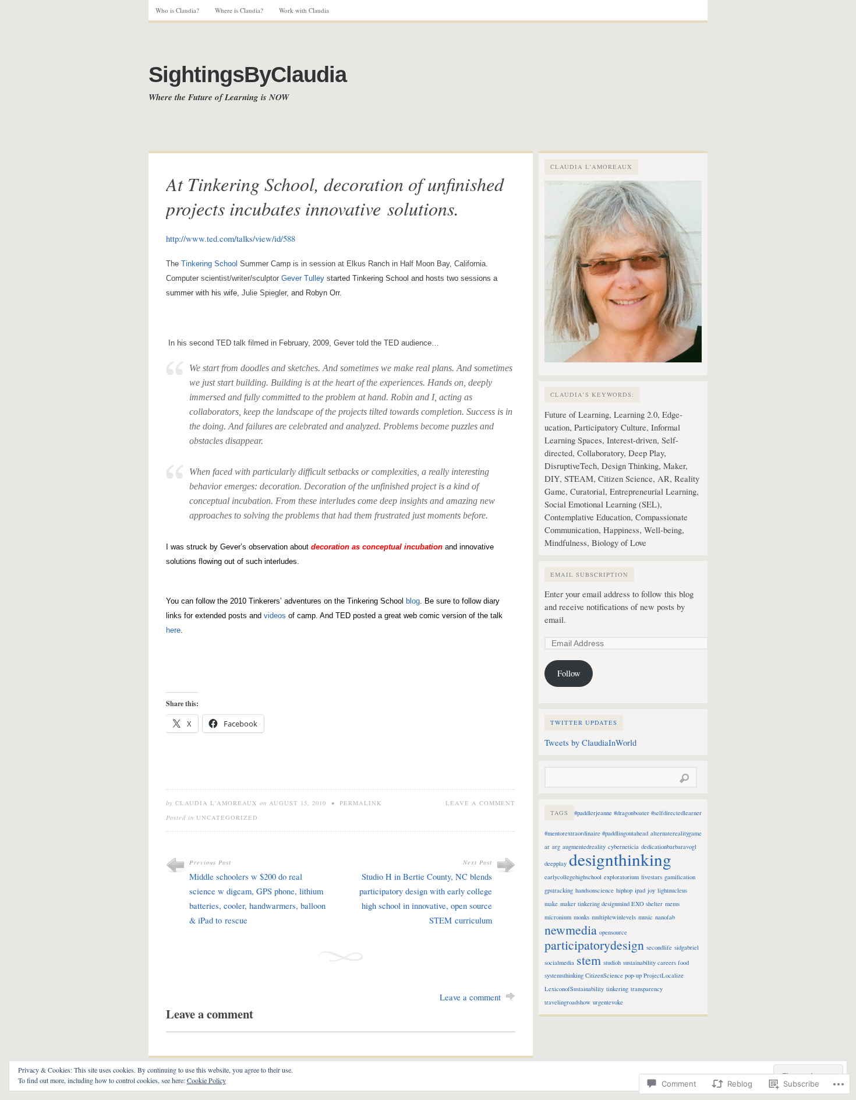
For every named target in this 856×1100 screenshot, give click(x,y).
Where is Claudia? (239, 10)
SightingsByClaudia (247, 75)
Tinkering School (209, 263)
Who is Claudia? (177, 10)
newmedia (570, 929)
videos (275, 615)
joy (651, 890)
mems (672, 904)
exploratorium (621, 877)
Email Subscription (589, 574)
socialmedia (559, 962)
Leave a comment (480, 803)
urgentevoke (608, 1002)
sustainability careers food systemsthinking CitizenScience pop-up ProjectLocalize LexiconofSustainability (616, 975)
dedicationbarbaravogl (668, 846)
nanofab (665, 917)
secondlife (659, 947)
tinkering (617, 989)
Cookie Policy (206, 1080)
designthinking (620, 859)
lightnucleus (672, 890)
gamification (679, 877)
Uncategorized (227, 817)
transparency (647, 989)
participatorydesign (594, 944)
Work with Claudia (304, 10)
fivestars (651, 877)
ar (547, 846)
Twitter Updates (583, 722)
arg (556, 846)
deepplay (555, 863)
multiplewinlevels (614, 917)
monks (581, 917)
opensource (613, 932)
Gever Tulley (302, 278)
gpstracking (558, 890)
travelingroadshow (567, 1002)
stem (588, 959)
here (173, 630)
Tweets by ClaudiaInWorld (590, 742)
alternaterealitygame (676, 833)
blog (413, 601)
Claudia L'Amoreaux (216, 803)
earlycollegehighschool (573, 877)
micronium (557, 917)
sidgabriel (686, 947)
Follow (569, 673)
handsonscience (594, 890)
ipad (640, 890)
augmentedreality (584, 846)
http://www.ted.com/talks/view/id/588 (230, 238)
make (551, 904)
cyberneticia (623, 846)
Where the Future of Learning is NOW (218, 97)
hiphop (624, 890)
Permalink (360, 803)
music (645, 917)
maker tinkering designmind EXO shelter (611, 904)
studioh (612, 962)
